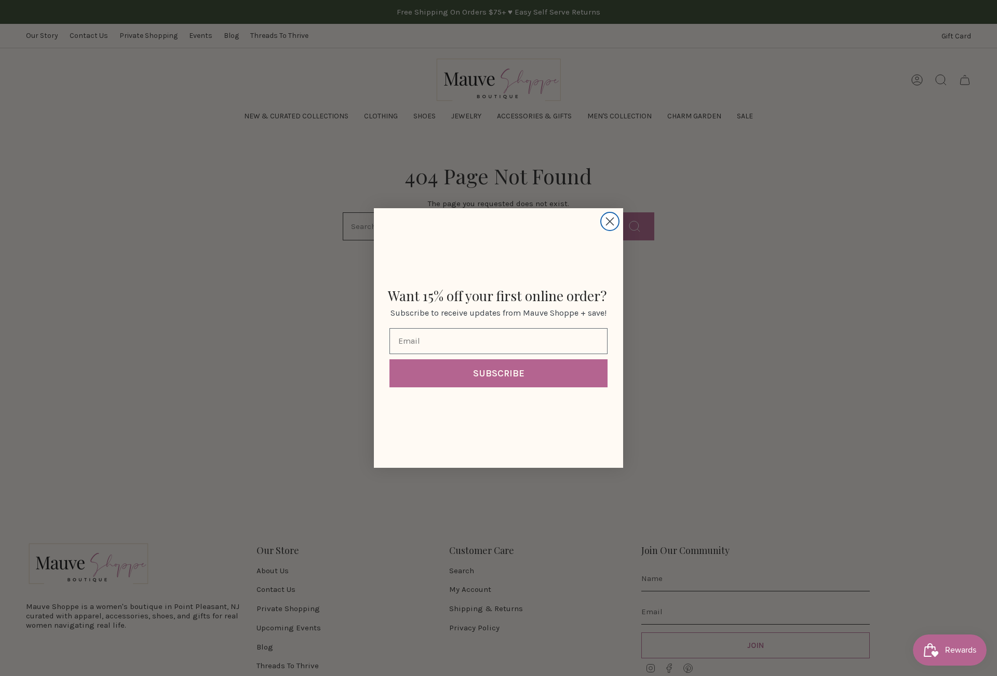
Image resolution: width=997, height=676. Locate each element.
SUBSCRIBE (498, 373)
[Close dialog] (610, 221)
